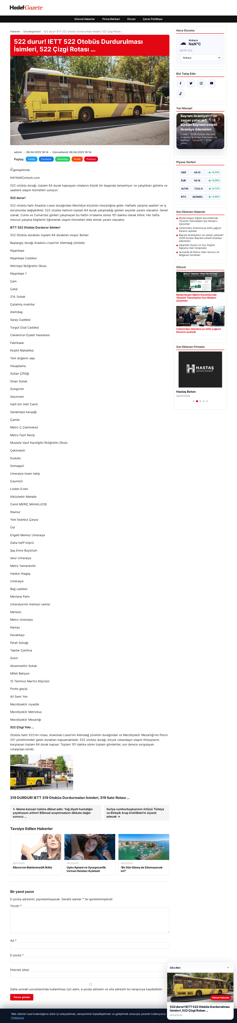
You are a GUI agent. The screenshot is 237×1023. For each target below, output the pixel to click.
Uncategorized (32, 31)
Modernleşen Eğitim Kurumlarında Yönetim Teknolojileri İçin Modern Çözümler (198, 221)
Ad (13, 940)
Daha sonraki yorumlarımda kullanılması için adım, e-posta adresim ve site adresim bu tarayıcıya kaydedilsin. (86, 989)
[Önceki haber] (210, 119)
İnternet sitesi (19, 970)
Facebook (46, 159)
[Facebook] (180, 83)
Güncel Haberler (84, 19)
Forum (131, 19)
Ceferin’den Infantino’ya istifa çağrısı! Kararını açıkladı (200, 229)
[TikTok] (180, 93)
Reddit (77, 159)
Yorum (16, 906)
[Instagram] (201, 83)
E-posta (17, 955)
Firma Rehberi (111, 19)
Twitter (31, 159)
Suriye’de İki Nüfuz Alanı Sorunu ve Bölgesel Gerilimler (199, 253)
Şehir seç (186, 50)
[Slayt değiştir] (194, 401)
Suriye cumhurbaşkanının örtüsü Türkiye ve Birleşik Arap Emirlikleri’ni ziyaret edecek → (135, 812)
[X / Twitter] (191, 83)
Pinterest (91, 159)
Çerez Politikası (153, 19)
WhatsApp (62, 159)
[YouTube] (211, 83)
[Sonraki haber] (218, 119)
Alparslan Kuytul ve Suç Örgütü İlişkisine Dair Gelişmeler (197, 246)
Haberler (15, 31)
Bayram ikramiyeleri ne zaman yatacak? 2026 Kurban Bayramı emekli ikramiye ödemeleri (201, 238)
